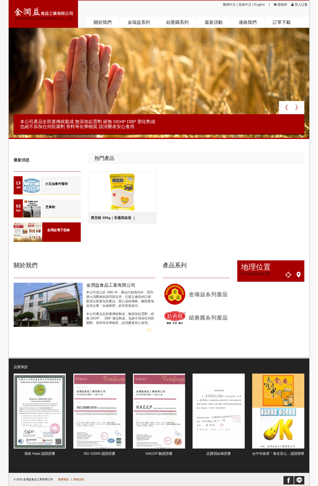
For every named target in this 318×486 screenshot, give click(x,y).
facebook (288, 480)
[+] (149, 330)
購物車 (282, 4)
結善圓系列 (177, 22)
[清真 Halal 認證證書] (40, 411)
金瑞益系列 (139, 22)
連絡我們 (248, 22)
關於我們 (103, 22)
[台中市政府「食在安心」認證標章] (278, 411)
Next (285, 107)
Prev (298, 107)
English (259, 4)
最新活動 (214, 22)
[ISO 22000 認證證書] (99, 411)
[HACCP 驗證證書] (159, 411)
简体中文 (244, 4)
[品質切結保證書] (219, 411)
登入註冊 (301, 4)
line (299, 480)
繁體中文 (229, 4)
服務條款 (63, 479)
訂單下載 (282, 22)
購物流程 (78, 479)
